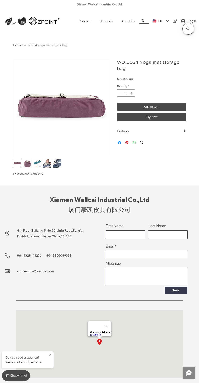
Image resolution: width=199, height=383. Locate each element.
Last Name (157, 226)
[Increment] (131, 93)
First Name (115, 226)
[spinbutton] (125, 93)
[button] (175, 21)
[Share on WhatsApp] (134, 142)
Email (110, 246)
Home (17, 45)
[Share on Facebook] (119, 142)
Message (113, 263)
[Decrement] (120, 93)
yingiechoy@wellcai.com (35, 271)
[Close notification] (50, 355)
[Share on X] (141, 142)
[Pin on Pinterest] (127, 142)
